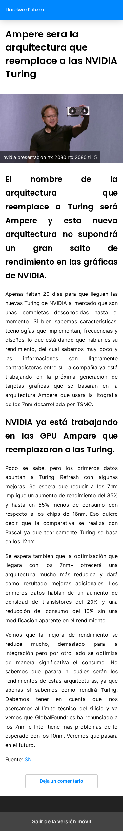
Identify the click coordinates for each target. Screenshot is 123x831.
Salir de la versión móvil (61, 821)
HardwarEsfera (24, 9)
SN (28, 759)
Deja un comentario (61, 781)
